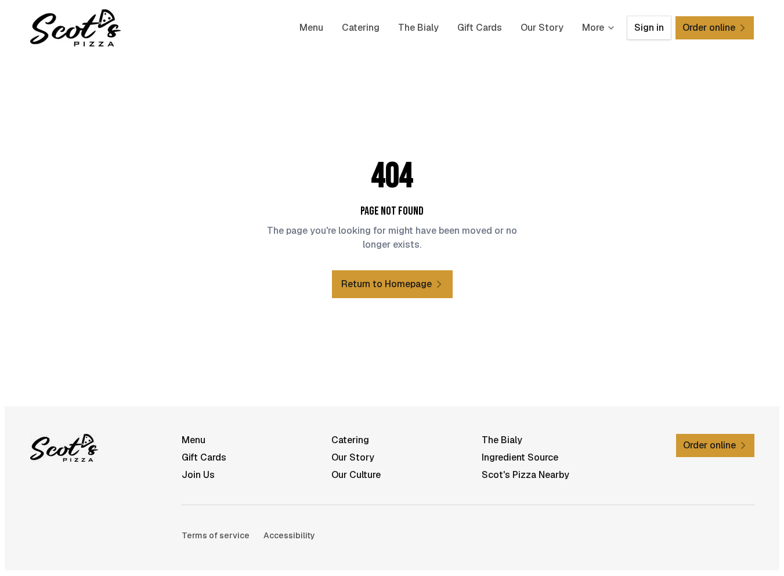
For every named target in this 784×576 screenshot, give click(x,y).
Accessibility (289, 535)
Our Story (542, 27)
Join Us (198, 475)
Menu (311, 27)
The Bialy (418, 27)
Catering (361, 27)
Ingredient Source (520, 457)
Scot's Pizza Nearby (525, 475)
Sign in (649, 27)
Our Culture (356, 475)
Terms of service (216, 535)
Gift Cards (479, 27)
